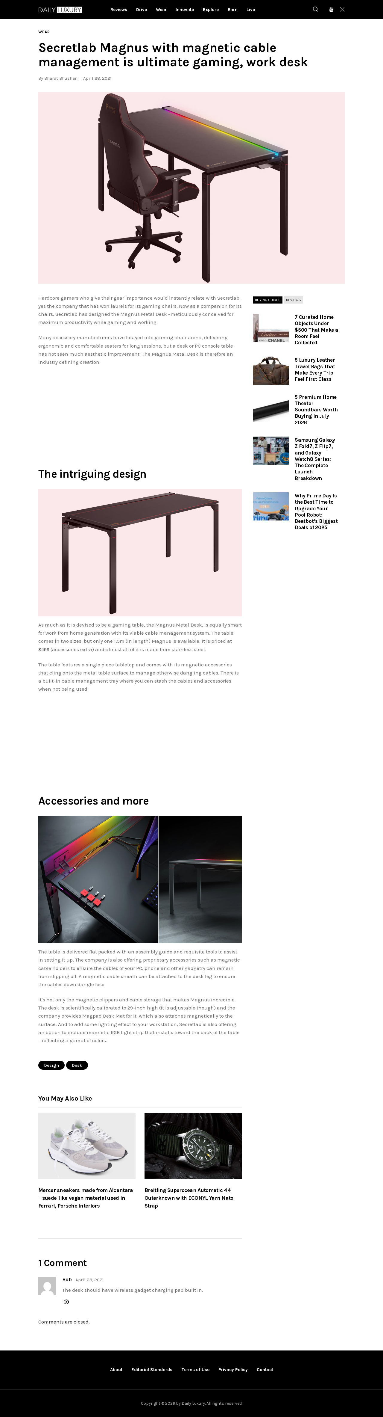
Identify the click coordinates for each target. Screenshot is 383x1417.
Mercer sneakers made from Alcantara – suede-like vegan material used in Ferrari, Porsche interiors (85, 1198)
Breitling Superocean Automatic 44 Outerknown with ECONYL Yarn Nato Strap (189, 1198)
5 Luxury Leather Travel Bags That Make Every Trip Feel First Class (315, 369)
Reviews (293, 300)
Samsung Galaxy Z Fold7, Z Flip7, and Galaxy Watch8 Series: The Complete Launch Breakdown (315, 459)
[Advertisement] (140, 415)
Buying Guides (268, 300)
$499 (43, 649)
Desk (77, 1065)
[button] (191, 188)
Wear (44, 32)
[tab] (267, 300)
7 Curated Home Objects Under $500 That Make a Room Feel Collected (316, 329)
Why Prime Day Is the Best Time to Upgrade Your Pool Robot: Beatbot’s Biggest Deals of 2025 (316, 511)
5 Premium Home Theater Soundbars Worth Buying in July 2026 (316, 409)
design (51, 1065)
